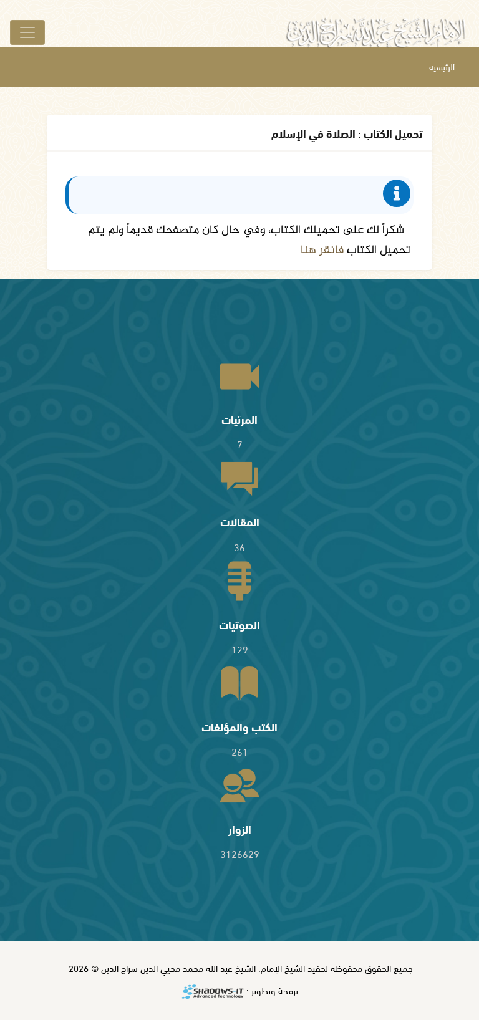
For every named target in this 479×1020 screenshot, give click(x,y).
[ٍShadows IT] (212, 992)
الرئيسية (442, 66)
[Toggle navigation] (27, 32)
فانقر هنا (322, 250)
